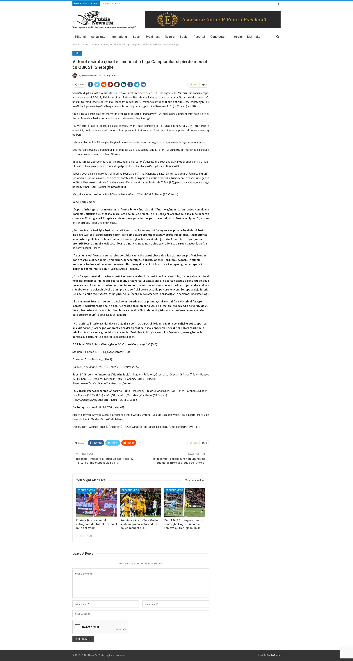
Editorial (80, 36)
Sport (136, 36)
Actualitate (98, 36)
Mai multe (253, 36)
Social (184, 36)
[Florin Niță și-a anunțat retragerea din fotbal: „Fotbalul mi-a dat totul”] (96, 502)
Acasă (106, 3)
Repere (169, 36)
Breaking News (86, 490)
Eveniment (153, 36)
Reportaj (199, 36)
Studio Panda (274, 655)
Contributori (218, 36)
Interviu (237, 36)
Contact (116, 3)
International (119, 36)
